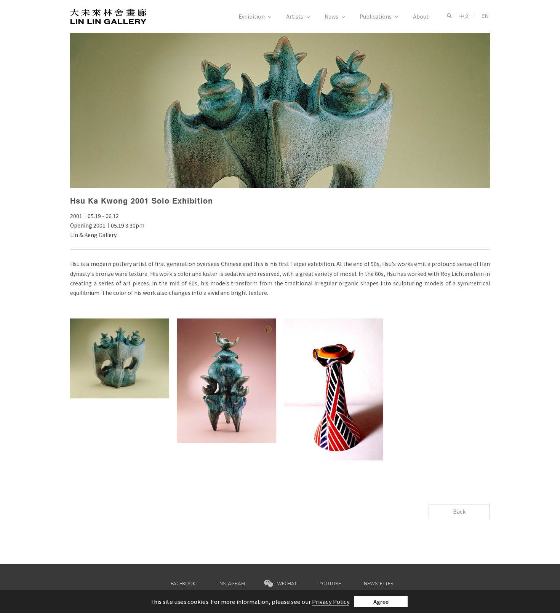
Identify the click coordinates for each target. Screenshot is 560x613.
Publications (376, 16)
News (331, 16)
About (421, 16)
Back (459, 511)
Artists (294, 16)
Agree (381, 601)
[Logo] (108, 16)
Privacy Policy (330, 601)
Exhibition (251, 16)
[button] (447, 16)
